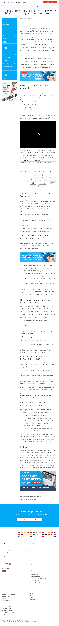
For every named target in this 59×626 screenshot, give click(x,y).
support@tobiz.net (34, 597)
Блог (4, 21)
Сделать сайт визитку (34, 562)
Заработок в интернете (5, 75)
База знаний (12, 6)
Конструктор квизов (34, 566)
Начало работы (6, 24)
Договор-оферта (33, 553)
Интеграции (5, 38)
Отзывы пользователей (7, 600)
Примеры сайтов (5, 598)
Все (3, 18)
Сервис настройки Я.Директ (36, 607)
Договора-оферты (28, 620)
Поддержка (4, 602)
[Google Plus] (36, 499)
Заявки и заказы (6, 32)
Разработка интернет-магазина (8, 612)
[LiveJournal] (35, 499)
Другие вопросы (6, 54)
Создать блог (32, 564)
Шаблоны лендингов (6, 596)
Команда (4, 558)
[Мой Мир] (34, 499)
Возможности (5, 554)
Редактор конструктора (5, 48)
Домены (4, 29)
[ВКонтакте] (30, 499)
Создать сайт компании (35, 570)
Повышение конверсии (5, 42)
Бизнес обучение (6, 69)
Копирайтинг (5, 60)
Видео (31, 547)
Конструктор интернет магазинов (37, 560)
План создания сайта (6, 606)
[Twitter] (31, 499)
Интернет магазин (6, 27)
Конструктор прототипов (35, 580)
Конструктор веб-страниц (35, 582)
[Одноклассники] (33, 499)
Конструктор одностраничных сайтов (38, 572)
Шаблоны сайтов (11, 2)
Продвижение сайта (6, 608)
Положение (19, 621)
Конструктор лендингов (35, 558)
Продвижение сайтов (7, 35)
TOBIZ (4, 2)
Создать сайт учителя (34, 574)
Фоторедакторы (6, 71)
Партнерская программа (46, 539)
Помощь (26, 2)
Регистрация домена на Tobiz (8, 610)
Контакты (31, 603)
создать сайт (29, 494)
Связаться (32, 595)
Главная (7, 6)
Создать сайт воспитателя (35, 576)
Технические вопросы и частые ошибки (7, 52)
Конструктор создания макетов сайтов (38, 578)
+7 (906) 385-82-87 (34, 592)
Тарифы (18, 2)
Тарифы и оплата (6, 44)
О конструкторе (5, 552)
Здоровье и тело (6, 78)
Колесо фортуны (33, 609)
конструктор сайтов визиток (29, 24)
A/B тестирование (6, 614)
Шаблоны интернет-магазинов (8, 594)
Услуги (22, 2)
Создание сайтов (6, 57)
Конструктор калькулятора (35, 568)
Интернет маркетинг (7, 63)
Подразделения (33, 599)
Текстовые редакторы (7, 66)
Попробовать (49, 2)
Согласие (23, 621)
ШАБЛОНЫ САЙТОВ (29, 520)
